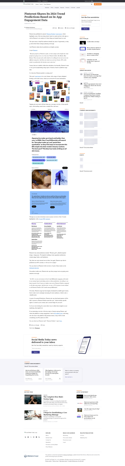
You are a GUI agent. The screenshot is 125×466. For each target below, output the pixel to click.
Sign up (85, 28)
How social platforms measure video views (90, 396)
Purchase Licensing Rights (52, 444)
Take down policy (63, 461)
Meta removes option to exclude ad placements (94, 48)
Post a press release (88, 147)
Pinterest (67, 7)
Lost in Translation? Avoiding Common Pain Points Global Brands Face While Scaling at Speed (92, 96)
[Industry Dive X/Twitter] (31, 437)
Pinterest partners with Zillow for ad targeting (91, 402)
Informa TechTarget (67, 454)
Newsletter (48, 442)
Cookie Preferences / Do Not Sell (75, 461)
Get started (68, 377)
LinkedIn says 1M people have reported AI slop (93, 61)
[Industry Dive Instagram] (33, 437)
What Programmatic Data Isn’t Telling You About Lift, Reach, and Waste (92, 85)
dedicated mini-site (34, 268)
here (61, 321)
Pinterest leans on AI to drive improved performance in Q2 (91, 416)
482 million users (58, 313)
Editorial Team (49, 437)
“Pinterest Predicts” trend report (54, 34)
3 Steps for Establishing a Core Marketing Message (55, 413)
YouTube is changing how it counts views (93, 54)
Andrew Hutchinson (30, 27)
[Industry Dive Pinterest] (36, 437)
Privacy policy (48, 461)
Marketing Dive (45, 1)
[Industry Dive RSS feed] (39, 437)
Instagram (57, 7)
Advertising (65, 435)
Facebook (47, 7)
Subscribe (98, 4)
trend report (38, 76)
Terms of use (55, 461)
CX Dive (39, 1)
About (47, 435)
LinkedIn (78, 7)
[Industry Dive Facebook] (28, 437)
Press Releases (47, 4)
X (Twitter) (73, 7)
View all (81, 102)
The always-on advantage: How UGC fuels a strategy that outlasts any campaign (92, 76)
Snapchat (62, 7)
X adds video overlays (93, 41)
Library (37, 4)
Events (41, 4)
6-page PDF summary (44, 219)
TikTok (52, 7)
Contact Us (48, 440)
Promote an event (88, 171)
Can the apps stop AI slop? (91, 409)
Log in (64, 442)
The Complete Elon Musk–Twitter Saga (53, 398)
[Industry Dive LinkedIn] (25, 437)
